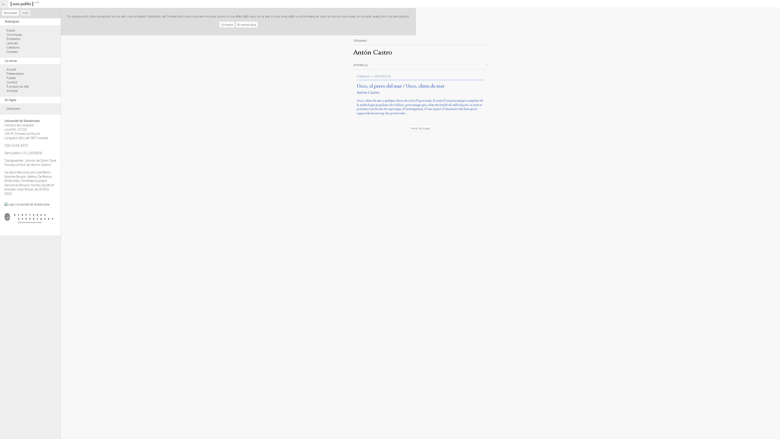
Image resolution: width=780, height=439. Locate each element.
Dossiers (12, 52)
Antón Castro (368, 92)
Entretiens (13, 39)
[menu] (4, 4)
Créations (13, 47)
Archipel (12, 91)
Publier (11, 78)
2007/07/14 (382, 76)
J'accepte (227, 25)
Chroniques (14, 35)
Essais (10, 30)
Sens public (10, 12)
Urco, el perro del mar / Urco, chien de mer (401, 86)
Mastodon (13, 109)
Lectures (12, 43)
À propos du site (17, 86)
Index (25, 12)
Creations (363, 76)
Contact (11, 82)
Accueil (11, 69)
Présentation (15, 74)
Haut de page (420, 128)
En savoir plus (246, 25)
